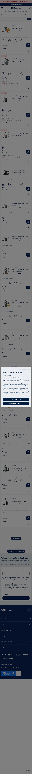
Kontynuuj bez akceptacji (24, 368)
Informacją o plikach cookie (17, 393)
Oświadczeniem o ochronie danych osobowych (12, 395)
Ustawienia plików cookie (16, 399)
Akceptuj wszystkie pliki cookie (16, 403)
